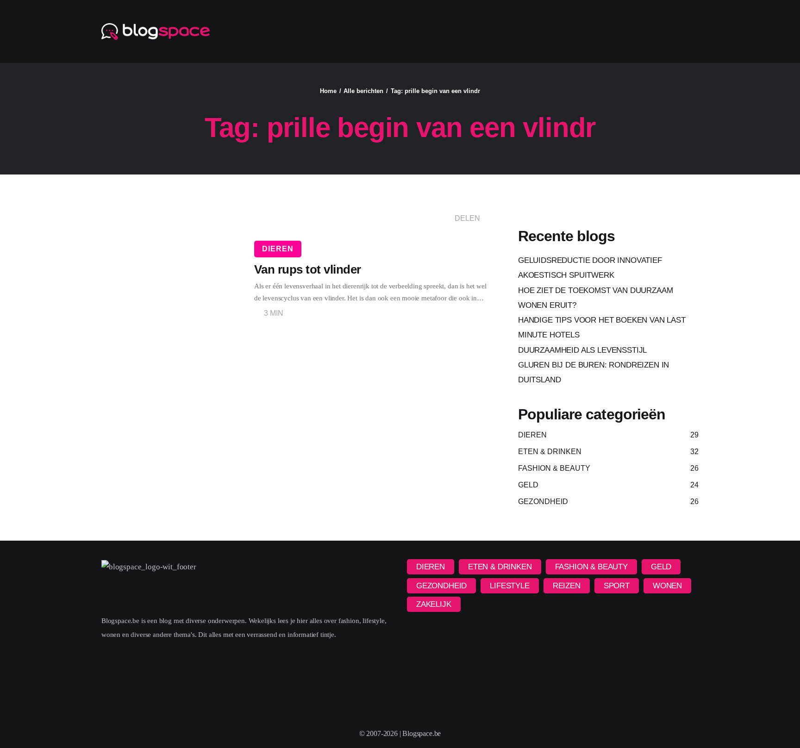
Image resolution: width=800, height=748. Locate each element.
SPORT (617, 585)
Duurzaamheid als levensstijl (582, 350)
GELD (661, 566)
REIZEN (567, 585)
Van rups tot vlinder (307, 269)
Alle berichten (363, 90)
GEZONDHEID (441, 585)
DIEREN (278, 249)
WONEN (667, 585)
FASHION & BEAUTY (591, 566)
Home (328, 90)
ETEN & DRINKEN (500, 566)
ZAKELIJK (433, 604)
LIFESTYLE (509, 585)
